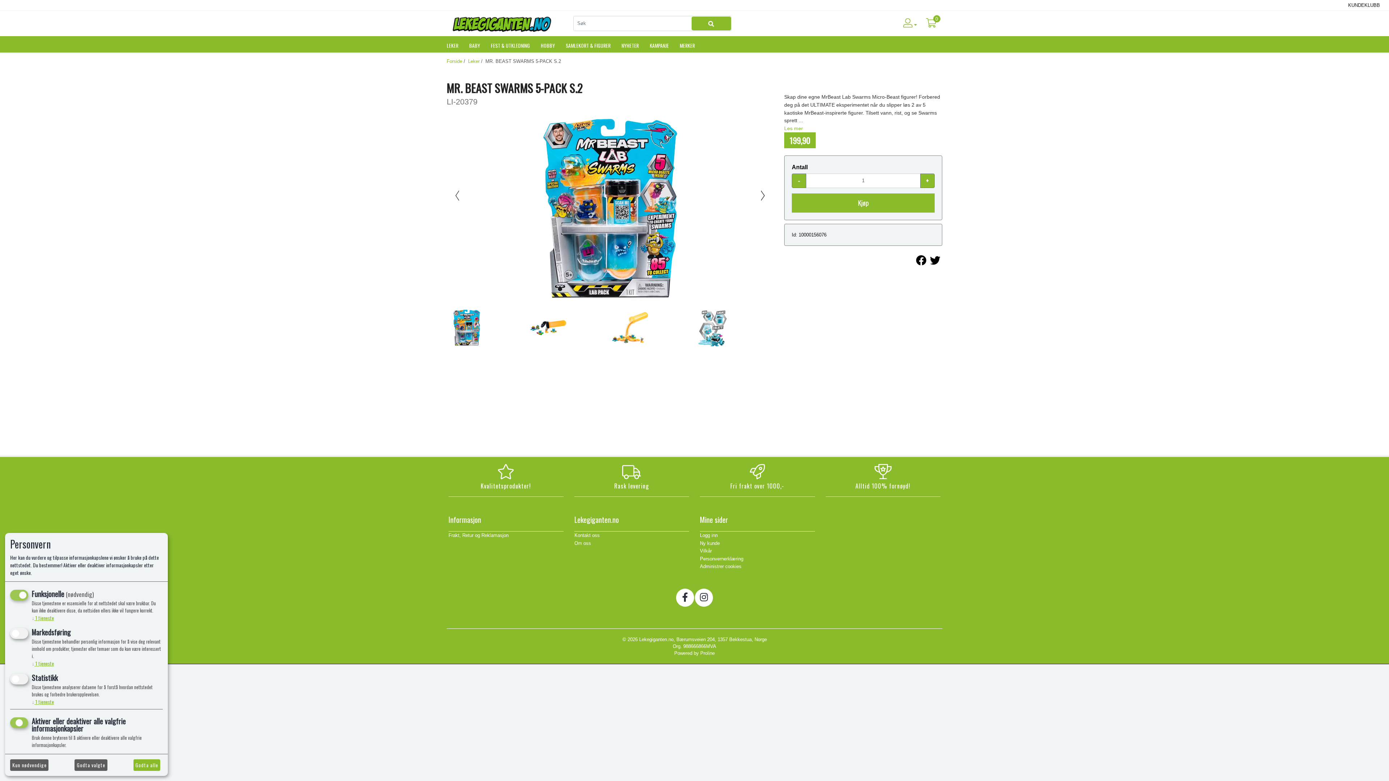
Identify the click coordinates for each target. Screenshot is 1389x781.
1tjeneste (43, 618)
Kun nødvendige (29, 765)
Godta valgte (91, 765)
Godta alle (146, 765)
